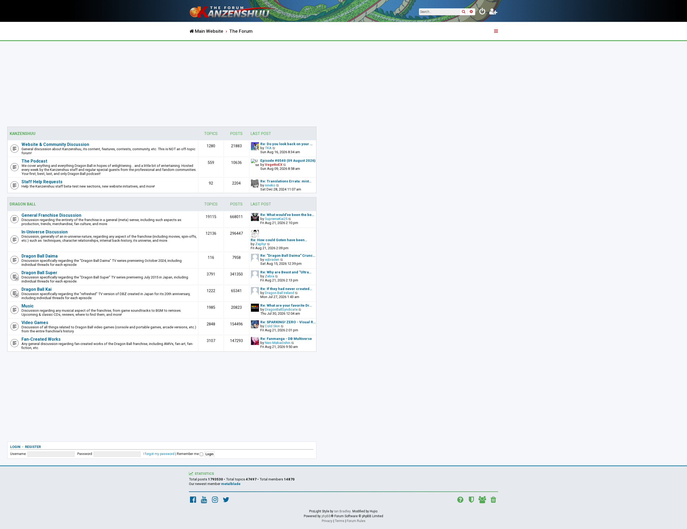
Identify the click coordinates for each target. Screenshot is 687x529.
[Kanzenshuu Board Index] (233, 11)
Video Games (34, 322)
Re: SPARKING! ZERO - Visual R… (288, 322)
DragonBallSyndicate (281, 309)
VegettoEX (273, 165)
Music (27, 305)
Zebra (269, 276)
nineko (270, 185)
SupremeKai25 (276, 219)
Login (15, 447)
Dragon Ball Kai (36, 289)
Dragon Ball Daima (39, 256)
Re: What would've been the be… (287, 215)
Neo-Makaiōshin (277, 343)
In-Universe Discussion (44, 231)
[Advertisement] (343, 81)
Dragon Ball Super (39, 272)
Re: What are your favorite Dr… (286, 305)
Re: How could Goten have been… (279, 240)
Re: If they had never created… (286, 289)
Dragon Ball (23, 204)
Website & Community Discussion (55, 144)
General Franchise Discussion (51, 215)
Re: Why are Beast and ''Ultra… (286, 272)
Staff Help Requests (42, 181)
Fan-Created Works (41, 339)
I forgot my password (158, 454)
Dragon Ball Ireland (279, 293)
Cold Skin (272, 326)
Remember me (188, 454)
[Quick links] (496, 31)
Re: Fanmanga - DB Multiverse (286, 339)
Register (33, 447)
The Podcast (34, 161)
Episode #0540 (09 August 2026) (288, 161)
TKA (268, 148)
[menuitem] (482, 12)
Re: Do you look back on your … (286, 144)
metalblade (230, 484)
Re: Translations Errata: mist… (286, 181)
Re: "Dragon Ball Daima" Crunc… (287, 256)
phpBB (326, 516)
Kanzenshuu (22, 133)
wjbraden (272, 260)
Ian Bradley (342, 511)
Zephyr (260, 244)
